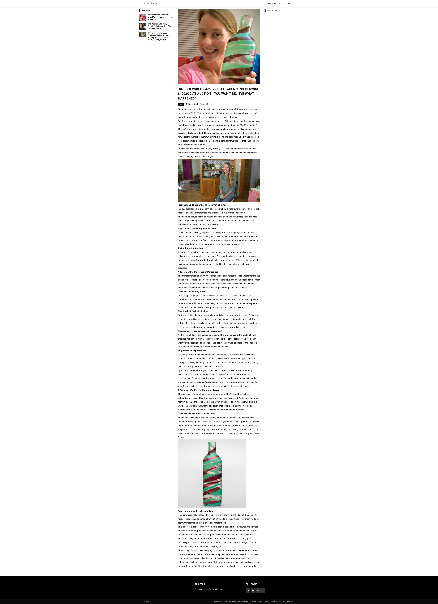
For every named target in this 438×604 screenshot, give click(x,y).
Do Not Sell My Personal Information (237, 601)
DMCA (281, 601)
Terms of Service (271, 601)
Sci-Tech (291, 3)
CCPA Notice (216, 601)
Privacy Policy (257, 601)
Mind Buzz (271, 3)
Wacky (281, 3)
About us (290, 601)
